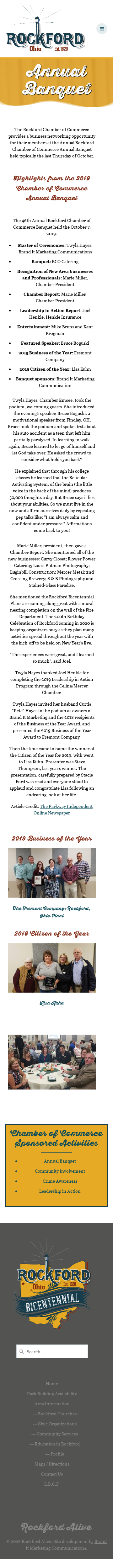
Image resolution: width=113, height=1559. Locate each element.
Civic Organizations (57, 1423)
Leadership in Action (60, 1191)
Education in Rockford (57, 1443)
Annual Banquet (60, 1161)
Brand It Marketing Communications (66, 1544)
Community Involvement (60, 1171)
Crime (49, 1181)
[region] (52, 1062)
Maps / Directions (52, 1464)
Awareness (66, 1181)
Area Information (52, 1403)
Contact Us (52, 1474)
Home (52, 1383)
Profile (57, 1453)
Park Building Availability (52, 1393)
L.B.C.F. (52, 1484)
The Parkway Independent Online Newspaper (63, 809)
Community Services (57, 1433)
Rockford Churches (57, 1413)
